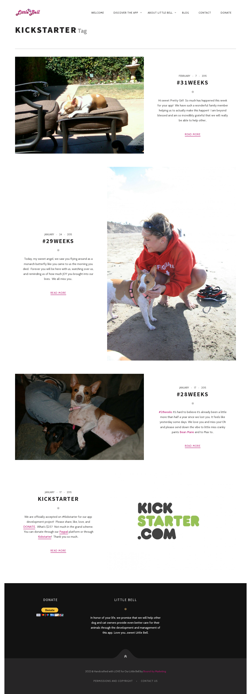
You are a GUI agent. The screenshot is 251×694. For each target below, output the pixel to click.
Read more (192, 134)
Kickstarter (58, 499)
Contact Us (149, 680)
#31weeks (193, 82)
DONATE (29, 526)
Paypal (63, 531)
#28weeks (193, 394)
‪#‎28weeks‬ (165, 412)
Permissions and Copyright (113, 680)
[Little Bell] (31, 12)
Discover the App (126, 12)
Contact (205, 12)
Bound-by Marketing (154, 671)
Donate (226, 12)
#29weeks (58, 241)
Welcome (97, 12)
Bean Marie (187, 432)
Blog (185, 12)
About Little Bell (160, 12)
